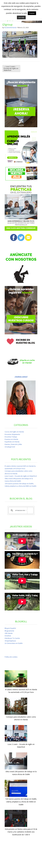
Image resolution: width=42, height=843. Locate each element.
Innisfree (8, 636)
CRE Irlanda (8, 633)
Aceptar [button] (32, 13)
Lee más (21, 17)
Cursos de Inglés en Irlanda (14, 432)
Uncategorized (10, 447)
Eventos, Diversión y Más (13, 444)
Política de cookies (11, 657)
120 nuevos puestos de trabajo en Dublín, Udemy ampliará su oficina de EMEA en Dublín (21, 802)
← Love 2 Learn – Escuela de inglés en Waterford (11, 68)
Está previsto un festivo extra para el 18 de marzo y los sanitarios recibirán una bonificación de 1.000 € (21, 832)
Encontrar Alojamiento (12, 434)
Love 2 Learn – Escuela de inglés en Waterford (21, 476)
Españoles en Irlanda (12, 442)
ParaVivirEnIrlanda (10, 28)
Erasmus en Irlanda (11, 439)
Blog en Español (10, 628)
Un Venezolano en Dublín (14, 643)
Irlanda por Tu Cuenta (12, 638)
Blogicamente (9, 631)
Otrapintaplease (10, 641)
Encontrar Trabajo (11, 437)
